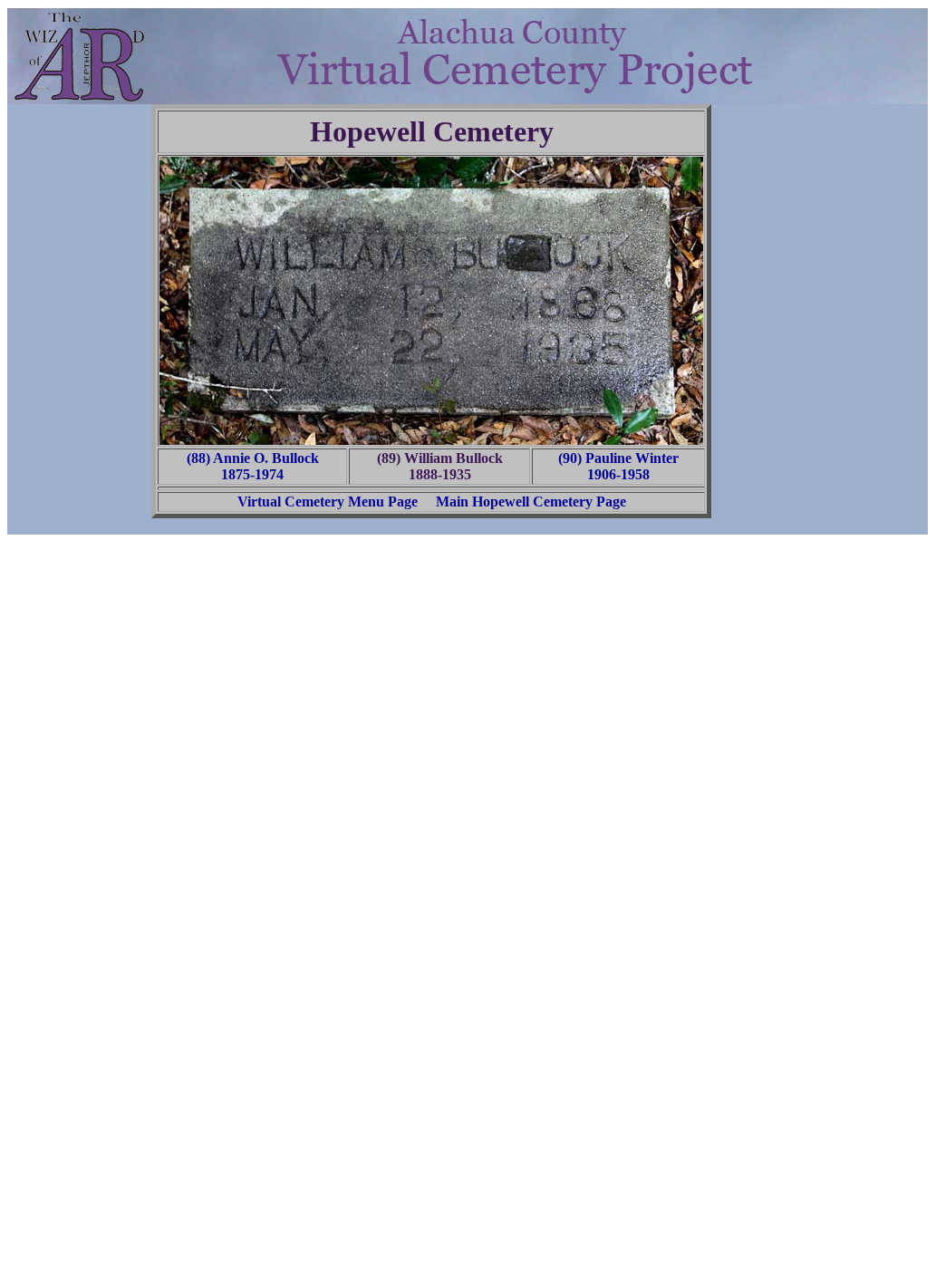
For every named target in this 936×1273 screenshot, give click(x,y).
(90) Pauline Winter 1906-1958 (618, 466)
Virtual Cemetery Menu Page (327, 501)
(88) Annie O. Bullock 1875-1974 (253, 466)
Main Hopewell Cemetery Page (531, 501)
